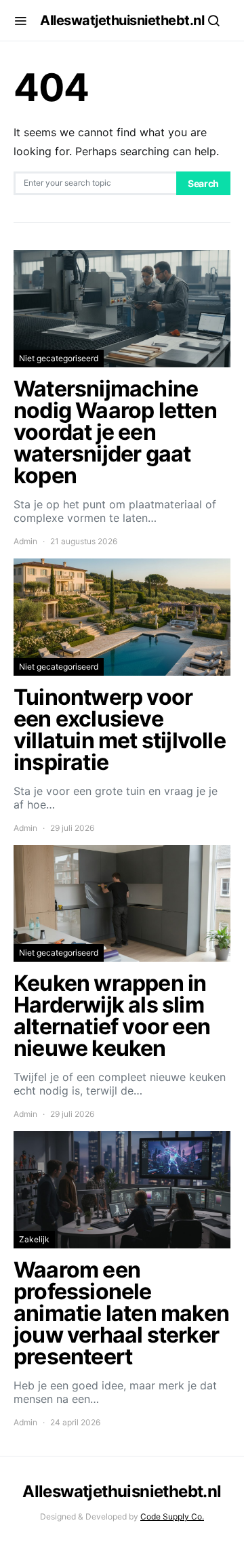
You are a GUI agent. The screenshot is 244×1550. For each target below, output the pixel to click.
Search (203, 183)
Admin (25, 541)
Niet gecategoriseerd (58, 358)
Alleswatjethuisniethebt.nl (122, 20)
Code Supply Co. (172, 1516)
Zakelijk (34, 1239)
